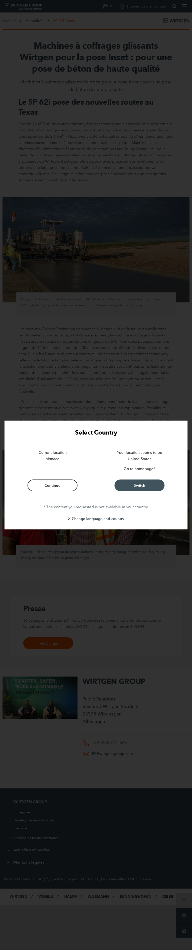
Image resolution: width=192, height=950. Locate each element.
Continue (52, 485)
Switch (139, 485)
